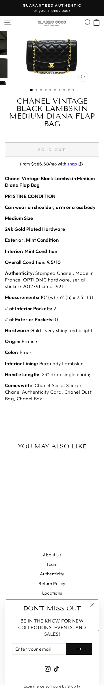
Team (52, 564)
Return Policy (51, 583)
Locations (52, 593)
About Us (52, 554)
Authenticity (52, 573)
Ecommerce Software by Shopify (52, 686)
